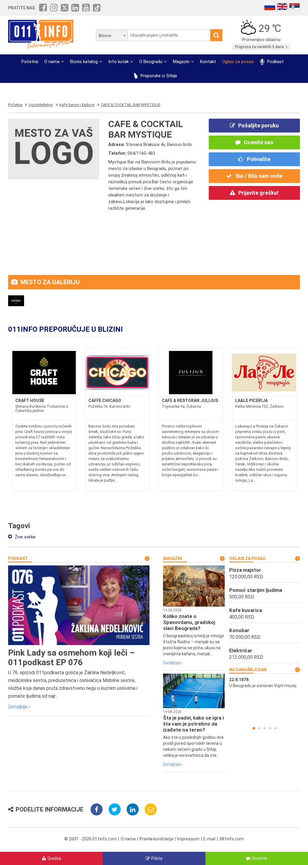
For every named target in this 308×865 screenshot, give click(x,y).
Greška (54, 858)
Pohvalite (258, 159)
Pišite (156, 858)
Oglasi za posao (238, 61)
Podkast (274, 61)
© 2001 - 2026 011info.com (90, 838)
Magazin (181, 61)
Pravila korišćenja (156, 838)
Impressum (188, 838)
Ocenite (259, 858)
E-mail (209, 838)
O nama (52, 61)
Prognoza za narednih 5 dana (260, 47)
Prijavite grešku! (258, 193)
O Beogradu (150, 61)
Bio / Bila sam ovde (258, 176)
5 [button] (275, 728)
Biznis (105, 35)
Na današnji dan (247, 669)
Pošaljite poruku (258, 125)
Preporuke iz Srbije (158, 75)
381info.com (231, 838)
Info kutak (118, 61)
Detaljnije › (19, 707)
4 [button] (270, 728)
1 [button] (254, 728)
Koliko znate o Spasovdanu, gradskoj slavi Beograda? (189, 622)
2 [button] (259, 728)
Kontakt (208, 61)
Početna (29, 61)
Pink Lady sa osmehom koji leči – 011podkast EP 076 (71, 657)
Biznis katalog (84, 61)
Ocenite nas (258, 142)
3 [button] (264, 728)
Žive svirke (24, 537)
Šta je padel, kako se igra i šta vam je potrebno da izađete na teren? (193, 724)
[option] (264, 683)
